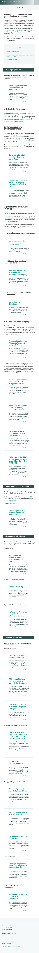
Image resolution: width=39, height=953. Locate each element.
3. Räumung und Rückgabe (13, 56)
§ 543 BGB (18, 327)
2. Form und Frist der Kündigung (14, 54)
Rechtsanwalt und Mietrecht (11, 2)
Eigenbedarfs (19, 30)
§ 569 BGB (9, 329)
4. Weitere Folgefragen (12, 59)
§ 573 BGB (23, 116)
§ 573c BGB (7, 116)
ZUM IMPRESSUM (7, 943)
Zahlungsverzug (8, 30)
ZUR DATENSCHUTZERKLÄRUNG (11, 946)
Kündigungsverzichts (20, 32)
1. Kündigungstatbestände (13, 51)
